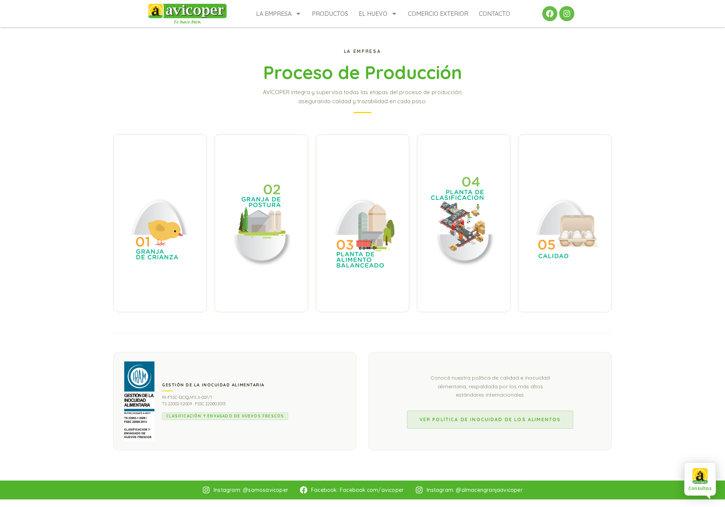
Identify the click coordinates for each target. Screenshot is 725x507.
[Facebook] (549, 13)
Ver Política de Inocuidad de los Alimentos (490, 419)
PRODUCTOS (330, 13)
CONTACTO (494, 13)
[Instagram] (566, 13)
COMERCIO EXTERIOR (438, 13)
